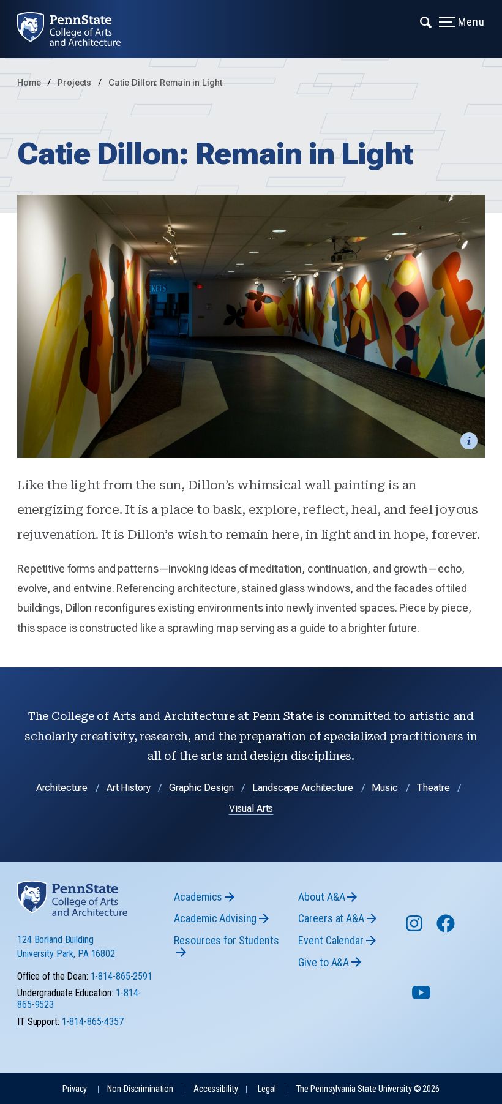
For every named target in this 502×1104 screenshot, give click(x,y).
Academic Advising (215, 918)
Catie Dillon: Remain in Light (165, 83)
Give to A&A (323, 962)
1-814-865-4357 (93, 1021)
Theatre (432, 788)
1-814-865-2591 (121, 976)
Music (384, 788)
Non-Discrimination (140, 1089)
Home (29, 83)
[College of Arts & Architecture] (77, 29)
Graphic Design (201, 788)
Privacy (74, 1089)
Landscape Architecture (302, 788)
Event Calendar (330, 940)
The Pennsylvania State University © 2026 (368, 1089)
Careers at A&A (331, 918)
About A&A (321, 896)
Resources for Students (226, 940)
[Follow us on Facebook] (446, 929)
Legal (266, 1089)
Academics (198, 896)
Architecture (62, 788)
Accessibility (215, 1089)
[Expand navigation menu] (426, 21)
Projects (76, 83)
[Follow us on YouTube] (422, 998)
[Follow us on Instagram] (415, 929)
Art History (129, 788)
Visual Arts (251, 808)
